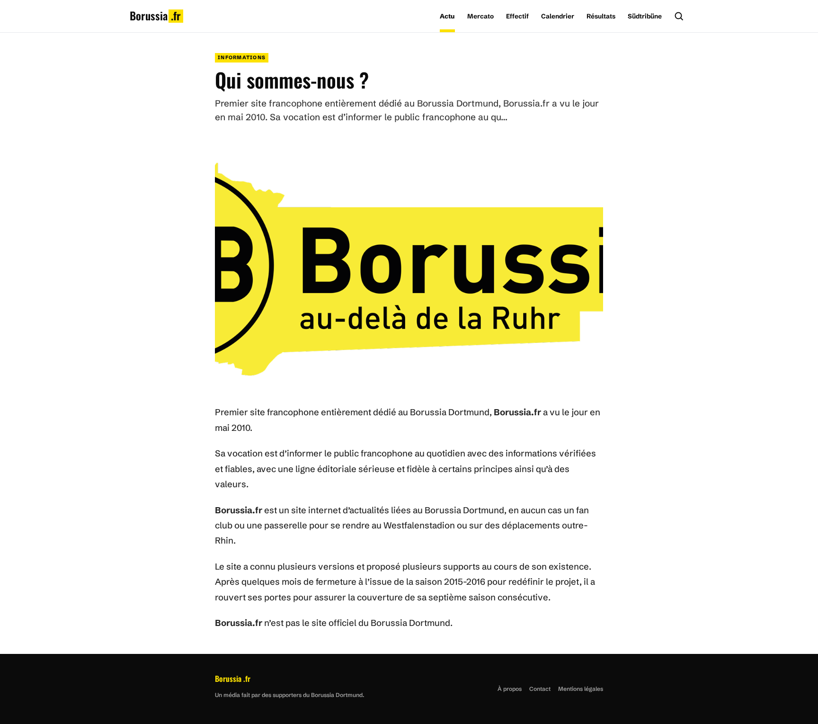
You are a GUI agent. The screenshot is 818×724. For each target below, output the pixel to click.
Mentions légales (580, 688)
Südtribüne (645, 16)
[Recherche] (678, 16)
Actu (447, 16)
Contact (540, 688)
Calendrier (557, 16)
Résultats (601, 16)
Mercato (480, 16)
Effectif (517, 16)
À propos (510, 688)
